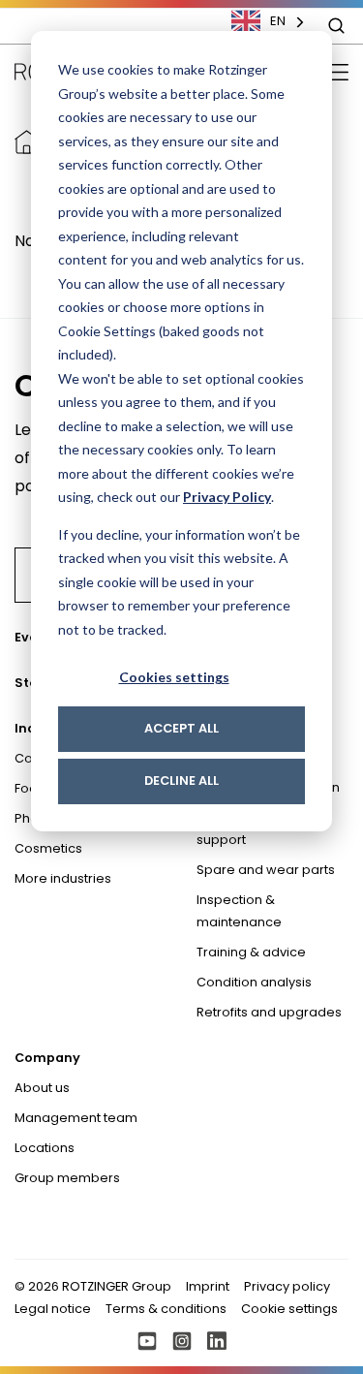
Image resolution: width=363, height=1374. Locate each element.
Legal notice (53, 1308)
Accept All (181, 728)
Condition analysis (254, 982)
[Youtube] (147, 1341)
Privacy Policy (227, 496)
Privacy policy (287, 1286)
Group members (67, 1178)
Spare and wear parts (266, 869)
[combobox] (277, 21)
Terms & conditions (166, 1308)
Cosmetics (48, 848)
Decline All (181, 780)
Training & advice (251, 952)
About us (42, 1087)
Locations (45, 1148)
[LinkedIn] (217, 1341)
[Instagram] (182, 1341)
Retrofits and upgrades (269, 1012)
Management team (76, 1117)
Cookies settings (174, 677)
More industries (63, 878)
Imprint (207, 1286)
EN (278, 21)
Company (47, 1057)
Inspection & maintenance (239, 910)
